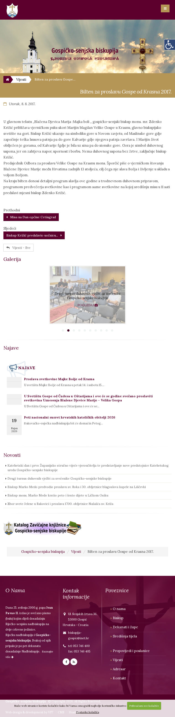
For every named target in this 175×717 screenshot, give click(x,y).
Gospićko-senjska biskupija (43, 551)
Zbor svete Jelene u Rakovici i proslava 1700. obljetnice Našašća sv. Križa (60, 504)
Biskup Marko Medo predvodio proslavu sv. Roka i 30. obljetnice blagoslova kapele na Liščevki (77, 487)
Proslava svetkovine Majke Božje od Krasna (59, 379)
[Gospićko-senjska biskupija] (7, 79)
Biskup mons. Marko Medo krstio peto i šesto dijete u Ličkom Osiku (58, 495)
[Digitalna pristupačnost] (169, 44)
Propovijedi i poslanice (131, 651)
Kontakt (119, 678)
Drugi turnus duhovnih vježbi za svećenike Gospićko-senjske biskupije (59, 478)
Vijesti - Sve (20, 248)
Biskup (118, 618)
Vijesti (76, 551)
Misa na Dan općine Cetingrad (32, 217)
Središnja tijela (125, 636)
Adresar (119, 669)
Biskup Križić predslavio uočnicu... (33, 235)
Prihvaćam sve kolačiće (144, 705)
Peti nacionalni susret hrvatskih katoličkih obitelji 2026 (69, 417)
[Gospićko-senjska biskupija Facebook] (66, 661)
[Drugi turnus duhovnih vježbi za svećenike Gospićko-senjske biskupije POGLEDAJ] (87, 323)
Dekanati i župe (125, 627)
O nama (119, 609)
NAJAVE (26, 367)
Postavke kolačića (87, 712)
